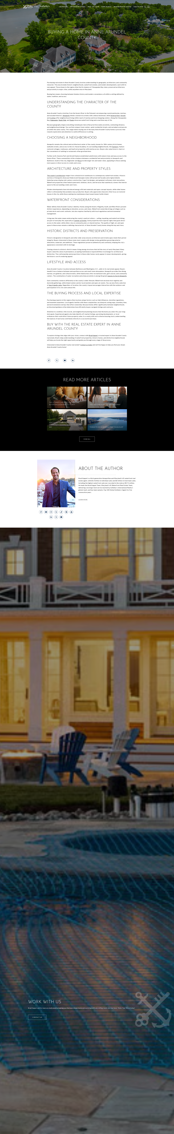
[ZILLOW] (71, 512)
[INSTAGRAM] (51, 512)
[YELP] (56, 512)
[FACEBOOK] (41, 512)
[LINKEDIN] (51, 517)
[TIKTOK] (61, 512)
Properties (63, 6)
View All (87, 439)
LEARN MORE (83, 499)
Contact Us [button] (37, 1017)
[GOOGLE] (66, 512)
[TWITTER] (56, 517)
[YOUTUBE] (46, 512)
